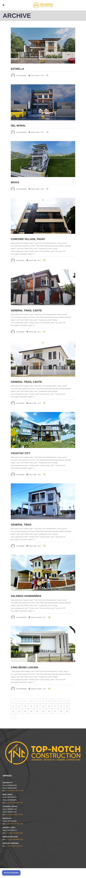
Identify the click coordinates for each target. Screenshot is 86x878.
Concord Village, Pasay (28, 239)
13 (31, 706)
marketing (21, 260)
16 (49, 706)
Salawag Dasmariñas (26, 596)
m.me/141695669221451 (14, 802)
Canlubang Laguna (24, 667)
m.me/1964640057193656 (15, 791)
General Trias (21, 524)
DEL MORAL (18, 125)
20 (13, 711)
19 (67, 706)
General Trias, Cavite (26, 310)
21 (19, 711)
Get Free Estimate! (11, 873)
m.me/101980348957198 (14, 839)
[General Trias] (43, 501)
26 (49, 711)
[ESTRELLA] (43, 46)
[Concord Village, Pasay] (43, 216)
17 (55, 706)
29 (67, 711)
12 (25, 706)
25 (43, 711)
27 (55, 711)
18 (61, 706)
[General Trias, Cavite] (43, 287)
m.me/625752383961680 (14, 833)
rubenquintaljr (22, 75)
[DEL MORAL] (43, 102)
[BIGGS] (43, 159)
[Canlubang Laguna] (43, 644)
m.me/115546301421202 (14, 846)
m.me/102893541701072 (14, 814)
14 (37, 706)
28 (61, 711)
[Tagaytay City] (43, 430)
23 (31, 711)
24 (37, 711)
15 (43, 706)
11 (19, 706)
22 (25, 711)
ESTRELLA (17, 68)
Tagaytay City (20, 453)
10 (13, 706)
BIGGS (15, 182)
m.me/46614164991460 (14, 824)
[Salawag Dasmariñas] (43, 573)
